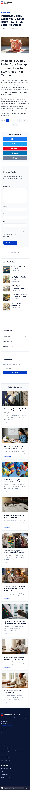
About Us (3, 736)
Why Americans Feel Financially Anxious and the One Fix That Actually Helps (14, 588)
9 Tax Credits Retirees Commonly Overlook (17, 304)
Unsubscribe (4, 742)
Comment (6, 186)
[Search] (27, 2)
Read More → (7, 423)
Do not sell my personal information (11, 751)
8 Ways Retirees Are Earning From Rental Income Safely (19, 295)
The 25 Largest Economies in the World (18, 267)
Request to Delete (6, 757)
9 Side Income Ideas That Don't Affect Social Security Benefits (18, 277)
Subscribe (15, 372)
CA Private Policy (5, 760)
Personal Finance (6, 771)
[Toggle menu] (23, 2)
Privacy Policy (5, 745)
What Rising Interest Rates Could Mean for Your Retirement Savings (15, 411)
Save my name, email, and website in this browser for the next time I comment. (13, 234)
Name (5, 206)
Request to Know (5, 754)
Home (2, 9)
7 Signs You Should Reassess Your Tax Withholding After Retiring (18, 287)
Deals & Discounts (8, 346)
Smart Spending (7, 341)
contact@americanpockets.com (9, 725)
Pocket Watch (8, 9)
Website (5, 221)
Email (5, 214)
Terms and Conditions (7, 748)
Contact (3, 733)
